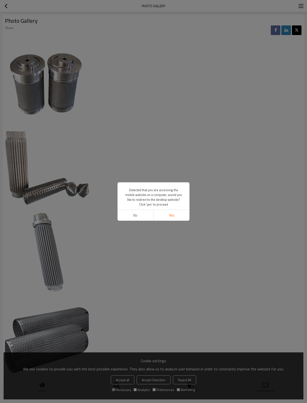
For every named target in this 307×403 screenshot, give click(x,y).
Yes (171, 215)
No (135, 215)
